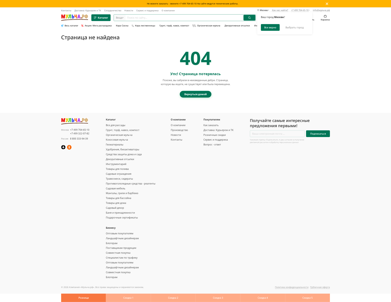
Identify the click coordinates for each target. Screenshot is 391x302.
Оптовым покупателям (119, 233)
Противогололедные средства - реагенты (130, 183)
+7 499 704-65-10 (79, 129)
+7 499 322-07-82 (79, 133)
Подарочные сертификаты (122, 217)
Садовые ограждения (118, 173)
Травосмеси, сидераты (119, 178)
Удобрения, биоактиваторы (122, 149)
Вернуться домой (195, 94)
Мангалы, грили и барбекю (122, 193)
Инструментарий (116, 164)
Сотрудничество (112, 10)
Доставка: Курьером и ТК (87, 10)
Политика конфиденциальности (292, 287)
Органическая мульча (119, 135)
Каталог (103, 17)
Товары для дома (116, 203)
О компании (168, 10)
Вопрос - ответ (212, 144)
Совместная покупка (118, 252)
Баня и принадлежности (120, 212)
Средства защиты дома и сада (124, 154)
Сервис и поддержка (147, 10)
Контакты (66, 10)
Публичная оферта (320, 287)
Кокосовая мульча (117, 139)
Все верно (270, 27)
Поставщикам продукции (121, 248)
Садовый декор (115, 207)
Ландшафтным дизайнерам (122, 238)
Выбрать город (294, 27)
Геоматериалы (114, 144)
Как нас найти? (280, 10)
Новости (128, 10)
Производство (179, 130)
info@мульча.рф (321, 10)
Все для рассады (115, 125)
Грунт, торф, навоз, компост (122, 130)
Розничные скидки (214, 135)
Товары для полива (117, 169)
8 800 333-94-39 (79, 138)
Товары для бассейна (118, 198)
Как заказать (211, 125)
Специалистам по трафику (121, 257)
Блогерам (111, 243)
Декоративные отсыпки (120, 159)
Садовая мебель (115, 188)
